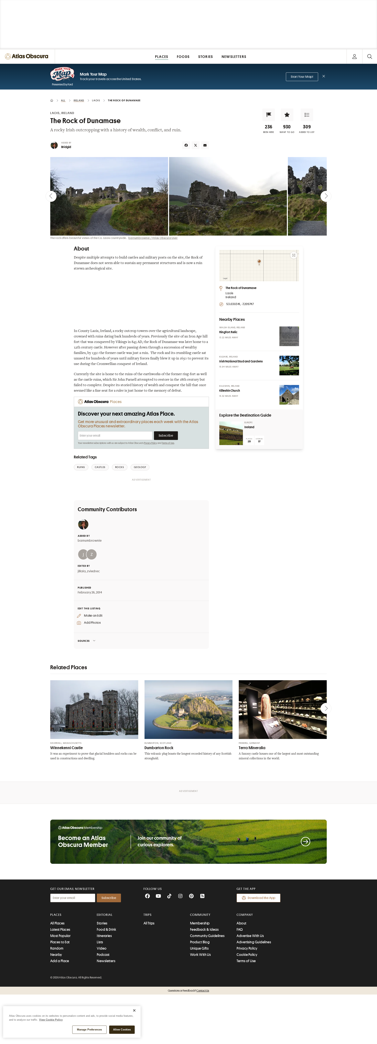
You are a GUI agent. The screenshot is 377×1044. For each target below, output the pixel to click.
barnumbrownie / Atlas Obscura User (153, 238)
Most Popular (60, 935)
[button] (268, 115)
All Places (57, 923)
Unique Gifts (199, 948)
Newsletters (106, 961)
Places (56, 914)
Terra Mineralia (252, 748)
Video (101, 948)
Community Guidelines (207, 935)
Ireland (249, 427)
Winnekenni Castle (66, 748)
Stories (102, 923)
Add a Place (59, 961)
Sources (84, 641)
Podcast (103, 954)
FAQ (240, 929)
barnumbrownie (90, 540)
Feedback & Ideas (204, 929)
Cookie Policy (247, 954)
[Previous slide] (51, 196)
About (241, 923)
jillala (82, 571)
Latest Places (60, 929)
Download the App (261, 898)
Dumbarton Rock (159, 748)
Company (245, 914)
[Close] (134, 1010)
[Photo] (289, 336)
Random (57, 948)
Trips (148, 914)
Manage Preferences (89, 1029)
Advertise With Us (250, 935)
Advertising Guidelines (254, 942)
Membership (200, 923)
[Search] (369, 56)
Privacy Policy (150, 443)
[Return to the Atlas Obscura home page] (27, 56)
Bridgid (66, 147)
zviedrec (93, 571)
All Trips (149, 923)
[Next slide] (325, 196)
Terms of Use (168, 443)
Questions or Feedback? (188, 990)
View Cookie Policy (51, 1019)
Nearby (56, 954)
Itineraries (104, 935)
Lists (100, 942)
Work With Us (200, 954)
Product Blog (200, 942)
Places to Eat (60, 942)
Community (200, 914)
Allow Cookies (122, 1029)
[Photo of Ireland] (231, 433)
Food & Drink (106, 929)
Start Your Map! (302, 76)
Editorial (105, 914)
